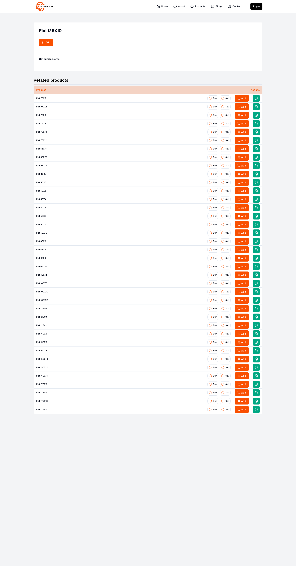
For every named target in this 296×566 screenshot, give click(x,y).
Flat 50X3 (41, 191)
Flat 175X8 (41, 392)
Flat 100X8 (41, 283)
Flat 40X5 (41, 174)
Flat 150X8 (41, 350)
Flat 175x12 (41, 409)
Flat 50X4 (41, 199)
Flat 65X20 (41, 157)
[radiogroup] (219, 98)
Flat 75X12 (41, 140)
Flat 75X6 (41, 115)
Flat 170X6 (41, 384)
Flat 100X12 (42, 300)
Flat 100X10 (42, 292)
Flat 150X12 (42, 367)
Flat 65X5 (41, 250)
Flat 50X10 (41, 233)
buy (215, 98)
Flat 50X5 (41, 207)
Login (256, 6)
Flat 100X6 (41, 107)
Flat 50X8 (41, 224)
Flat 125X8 (41, 317)
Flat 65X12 (41, 275)
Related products (51, 80)
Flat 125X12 (42, 325)
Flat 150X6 (41, 342)
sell (227, 98)
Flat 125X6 (41, 308)
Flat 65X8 (41, 258)
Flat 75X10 (41, 132)
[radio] (210, 98)
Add (47, 42)
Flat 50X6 (41, 216)
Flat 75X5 (41, 98)
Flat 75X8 (41, 123)
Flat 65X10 (41, 266)
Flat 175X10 (42, 401)
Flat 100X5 (41, 165)
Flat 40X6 (41, 182)
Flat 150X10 (42, 359)
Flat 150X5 (41, 334)
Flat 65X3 (41, 241)
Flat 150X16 (42, 376)
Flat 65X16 (41, 149)
